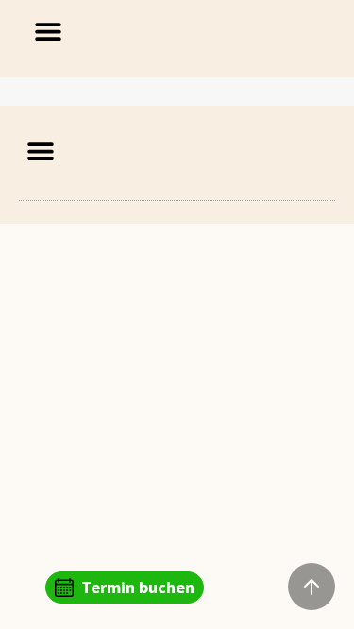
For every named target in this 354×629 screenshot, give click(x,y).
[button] (48, 30)
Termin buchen (137, 587)
